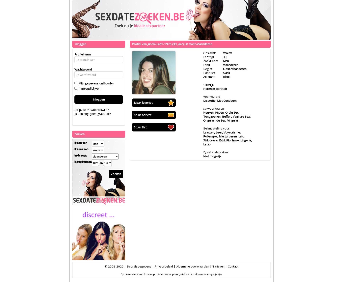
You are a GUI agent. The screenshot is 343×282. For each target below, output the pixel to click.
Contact (233, 266)
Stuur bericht (142, 115)
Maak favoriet (143, 102)
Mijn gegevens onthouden (95, 83)
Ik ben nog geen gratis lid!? (92, 114)
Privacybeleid (164, 266)
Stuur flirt (140, 127)
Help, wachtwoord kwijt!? (91, 110)
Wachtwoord (82, 69)
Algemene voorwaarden (192, 266)
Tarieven (218, 266)
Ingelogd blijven (88, 88)
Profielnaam (82, 54)
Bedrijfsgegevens (139, 266)
